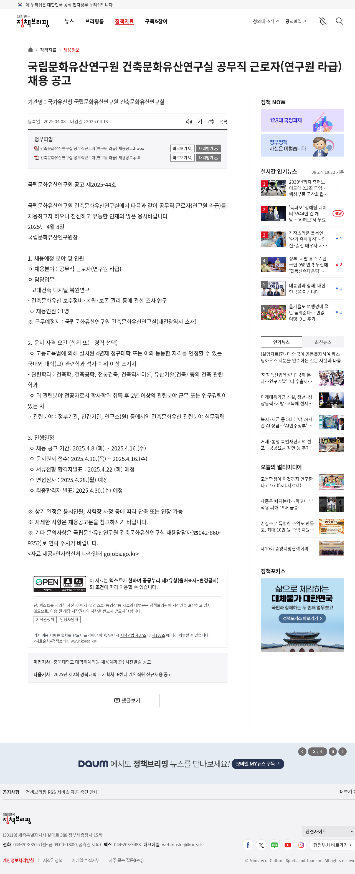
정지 (333, 751)
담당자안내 (69, 619)
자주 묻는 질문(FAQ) (126, 860)
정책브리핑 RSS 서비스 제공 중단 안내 (62, 792)
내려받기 (206, 148)
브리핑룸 (94, 21)
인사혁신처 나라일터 (78, 554)
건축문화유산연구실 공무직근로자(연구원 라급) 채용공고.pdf (90, 157)
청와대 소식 (263, 21)
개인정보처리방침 (18, 860)
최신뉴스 (323, 342)
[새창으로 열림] (211, 121)
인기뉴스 (281, 342)
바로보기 (180, 148)
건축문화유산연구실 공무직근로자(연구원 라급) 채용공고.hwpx (92, 148)
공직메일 (293, 21)
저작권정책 (45, 619)
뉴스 (69, 21)
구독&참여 (156, 21)
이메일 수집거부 (86, 860)
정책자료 (124, 21)
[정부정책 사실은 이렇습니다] (302, 145)
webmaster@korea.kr (183, 844)
